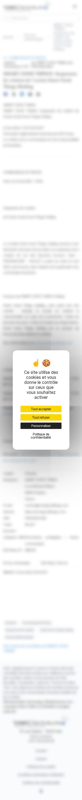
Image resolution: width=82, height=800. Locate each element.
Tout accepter (41, 409)
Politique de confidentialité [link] (41, 435)
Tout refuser (41, 417)
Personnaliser (41, 426)
